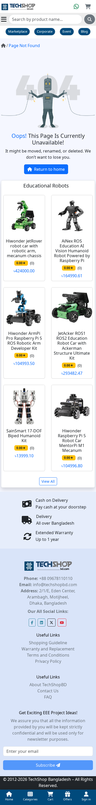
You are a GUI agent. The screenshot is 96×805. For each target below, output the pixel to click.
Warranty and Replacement (48, 649)
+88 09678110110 (55, 578)
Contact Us (48, 691)
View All (48, 481)
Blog (84, 31)
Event (66, 31)
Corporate (44, 31)
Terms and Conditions (48, 655)
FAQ (48, 697)
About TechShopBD (48, 684)
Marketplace (17, 31)
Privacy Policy (48, 661)
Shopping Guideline (48, 643)
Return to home (49, 169)
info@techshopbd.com (54, 584)
